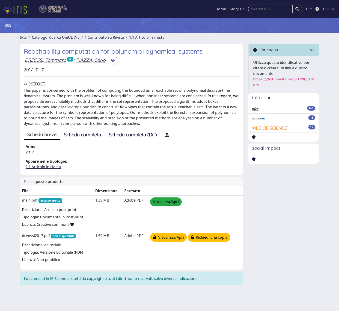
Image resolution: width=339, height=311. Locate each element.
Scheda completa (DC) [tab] (133, 135)
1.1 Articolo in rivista (146, 37)
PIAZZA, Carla (91, 60)
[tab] (167, 135)
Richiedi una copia (210, 237)
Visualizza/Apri (166, 201)
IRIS (23, 37)
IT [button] (307, 9)
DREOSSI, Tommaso (45, 60)
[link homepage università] (53, 9)
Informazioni (268, 49)
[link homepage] (17, 9)
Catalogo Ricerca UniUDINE (56, 37)
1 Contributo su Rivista (104, 37)
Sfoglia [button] (236, 9)
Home (220, 9)
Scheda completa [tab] (82, 135)
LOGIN (328, 9)
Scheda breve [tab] (41, 134)
